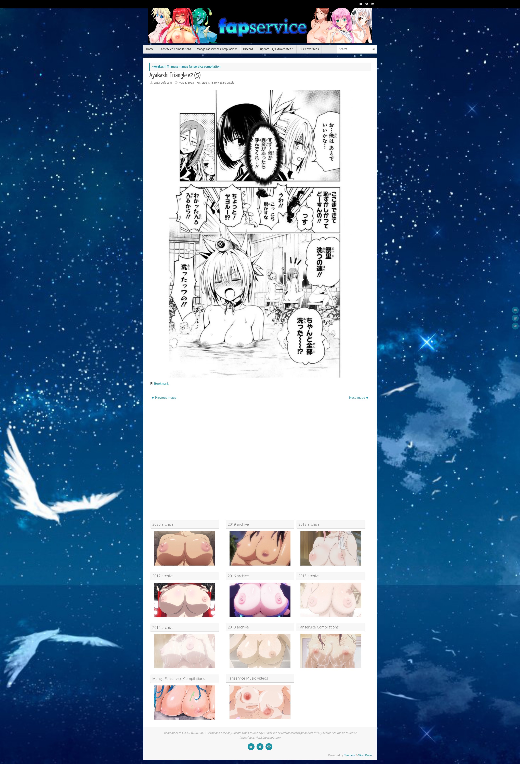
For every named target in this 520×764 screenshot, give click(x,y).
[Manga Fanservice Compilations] (184, 702)
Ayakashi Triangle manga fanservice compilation (186, 67)
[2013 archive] (260, 651)
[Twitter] (366, 4)
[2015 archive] (330, 600)
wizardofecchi (163, 82)
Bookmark (161, 384)
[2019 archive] (260, 548)
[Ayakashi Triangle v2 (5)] (260, 233)
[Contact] (372, 4)
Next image (357, 398)
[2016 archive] (260, 600)
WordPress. (365, 755)
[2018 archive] (330, 548)
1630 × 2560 (218, 82)
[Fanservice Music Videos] (260, 702)
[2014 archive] (184, 651)
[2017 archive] (184, 600)
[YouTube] (360, 4)
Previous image (165, 398)
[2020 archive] (184, 548)
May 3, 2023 (186, 82)
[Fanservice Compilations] (330, 651)
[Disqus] (260, 453)
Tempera (349, 755)
